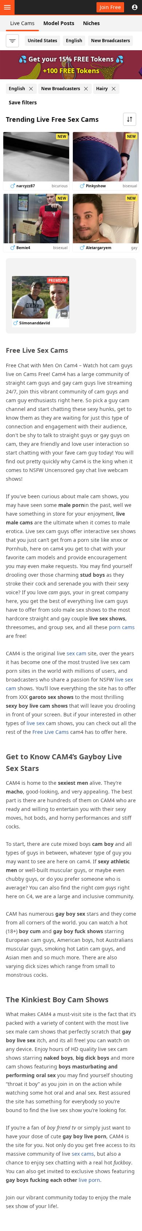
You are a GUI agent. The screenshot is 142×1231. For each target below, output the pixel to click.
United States (42, 40)
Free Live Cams (50, 731)
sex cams (83, 1153)
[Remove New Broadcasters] (86, 88)
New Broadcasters (110, 40)
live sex (35, 723)
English (74, 40)
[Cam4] (39, 7)
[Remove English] (31, 88)
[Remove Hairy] (113, 88)
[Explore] (7, 7)
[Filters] (12, 40)
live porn (89, 1179)
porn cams (122, 627)
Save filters (23, 102)
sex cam (76, 653)
